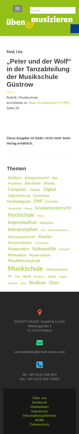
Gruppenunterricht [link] (53, 208)
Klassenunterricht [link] (21, 237)
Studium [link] (37, 282)
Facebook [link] (39, 402)
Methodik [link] (64, 249)
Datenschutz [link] (39, 424)
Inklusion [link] (46, 223)
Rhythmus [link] (39, 277)
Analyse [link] (15, 178)
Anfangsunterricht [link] (37, 178)
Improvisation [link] (22, 222)
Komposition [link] (42, 243)
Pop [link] (17, 276)
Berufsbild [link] (33, 183)
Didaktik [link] (35, 190)
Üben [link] (54, 283)
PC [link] (10, 276)
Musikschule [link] (25, 268)
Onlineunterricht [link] (57, 269)
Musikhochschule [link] (24, 261)
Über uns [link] (39, 398)
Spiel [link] (23, 283)
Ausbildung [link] (15, 183)
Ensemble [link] (51, 201)
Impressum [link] (39, 411)
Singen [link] (63, 277)
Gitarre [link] (28, 208)
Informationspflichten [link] (39, 415)
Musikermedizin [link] (39, 255)
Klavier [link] (45, 237)
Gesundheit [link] (14, 208)
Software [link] (13, 283)
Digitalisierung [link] (19, 195)
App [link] (54, 178)
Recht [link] (27, 276)
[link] (39, 22)
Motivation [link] (17, 255)
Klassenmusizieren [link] (58, 230)
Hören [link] (40, 216)
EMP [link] (38, 201)
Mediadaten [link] (39, 407)
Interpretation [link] (23, 229)
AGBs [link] (39, 420)
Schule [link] (52, 276)
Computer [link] (17, 190)
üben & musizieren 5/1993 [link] (49, 103)
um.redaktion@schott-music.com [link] (39, 352)
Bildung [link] (49, 183)
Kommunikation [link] (20, 242)
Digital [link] (49, 189)
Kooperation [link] (18, 249)
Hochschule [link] (21, 215)
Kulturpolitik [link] (44, 249)
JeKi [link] (43, 230)
